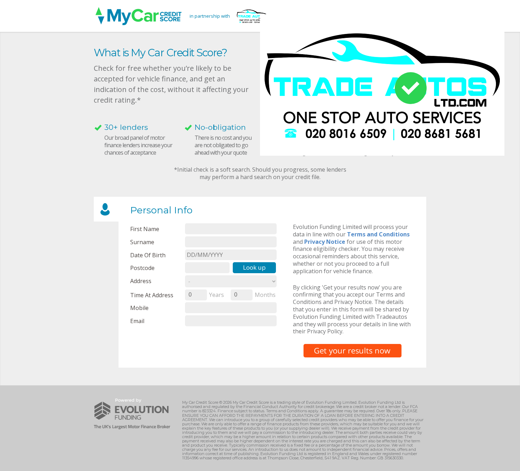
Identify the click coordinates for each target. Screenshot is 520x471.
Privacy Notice (324, 242)
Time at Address (151, 295)
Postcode (142, 267)
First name (144, 228)
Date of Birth (148, 255)
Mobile (139, 307)
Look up (254, 267)
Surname (142, 242)
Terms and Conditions (378, 234)
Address (140, 281)
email (137, 320)
